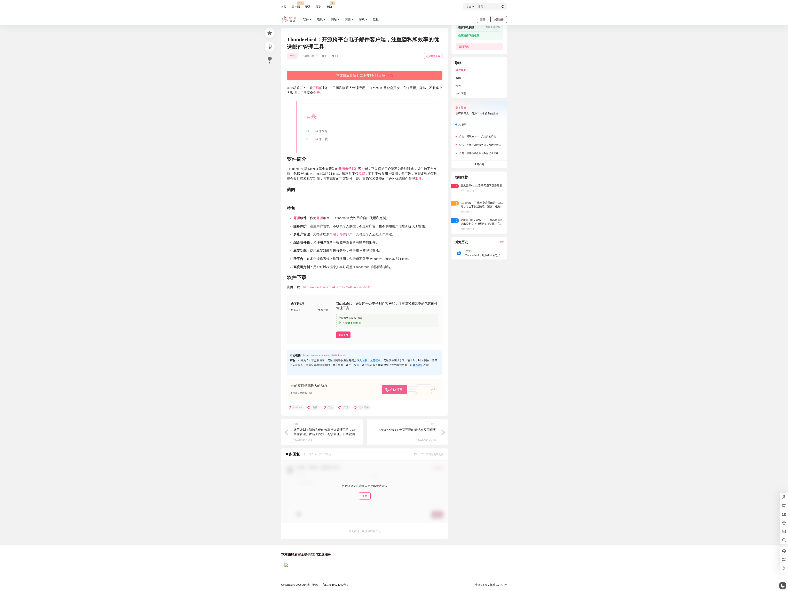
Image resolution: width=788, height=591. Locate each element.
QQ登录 (462, 124)
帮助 (307, 6)
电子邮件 (351, 168)
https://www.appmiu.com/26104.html (324, 355)
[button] (782, 585)
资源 (348, 19)
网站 (334, 19)
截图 (458, 78)
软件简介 (321, 131)
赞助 (329, 5)
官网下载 (343, 335)
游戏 (362, 19)
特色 (458, 85)
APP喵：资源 (310, 584)
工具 (418, 178)
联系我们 (418, 365)
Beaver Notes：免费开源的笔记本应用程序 (407, 429)
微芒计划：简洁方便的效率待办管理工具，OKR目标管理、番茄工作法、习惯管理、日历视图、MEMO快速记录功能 (325, 434)
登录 (482, 19)
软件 (306, 19)
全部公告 (479, 164)
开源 (316, 88)
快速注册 (499, 19)
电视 (320, 19)
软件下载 (321, 139)
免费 (316, 93)
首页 (283, 6)
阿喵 (389, 75)
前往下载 (435, 56)
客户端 (296, 5)
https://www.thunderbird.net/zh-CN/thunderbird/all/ (336, 287)
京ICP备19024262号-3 (335, 584)
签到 (318, 6)
